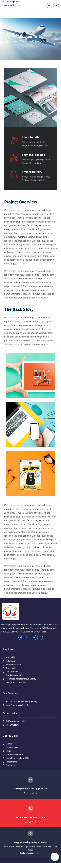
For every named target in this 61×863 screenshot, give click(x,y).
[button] (55, 857)
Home (15, 41)
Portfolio (26, 41)
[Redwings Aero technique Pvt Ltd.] (11, 9)
